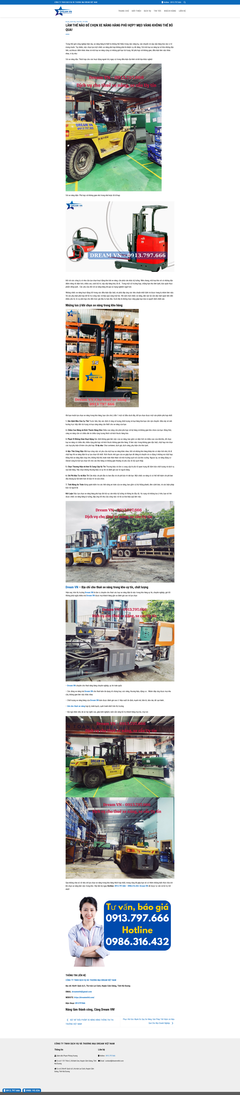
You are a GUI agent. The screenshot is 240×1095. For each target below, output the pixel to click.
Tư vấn (85, 22)
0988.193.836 (32, 1090)
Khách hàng (170, 11)
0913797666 (80, 1003)
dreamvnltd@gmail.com (82, 992)
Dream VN (72, 587)
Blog (67, 22)
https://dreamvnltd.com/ (84, 997)
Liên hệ (182, 11)
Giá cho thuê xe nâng (76, 706)
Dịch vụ (147, 11)
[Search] (185, 2)
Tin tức (157, 11)
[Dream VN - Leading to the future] (63, 10)
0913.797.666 (175, 2)
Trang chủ (123, 11)
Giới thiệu (136, 11)
